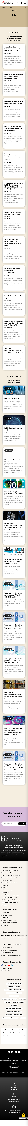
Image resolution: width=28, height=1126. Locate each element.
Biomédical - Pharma (8, 873)
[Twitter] (6, 965)
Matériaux (5, 888)
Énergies (4, 905)
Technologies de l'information (11, 900)
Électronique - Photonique (10, 902)
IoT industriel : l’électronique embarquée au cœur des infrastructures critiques (13, 526)
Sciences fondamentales (9, 897)
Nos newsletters (7, 968)
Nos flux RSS (6, 971)
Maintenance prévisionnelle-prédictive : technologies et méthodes (13, 350)
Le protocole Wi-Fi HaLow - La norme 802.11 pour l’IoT (13, 102)
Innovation (5, 885)
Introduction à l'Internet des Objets (14, 297)
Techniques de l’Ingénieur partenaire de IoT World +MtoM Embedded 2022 (13, 627)
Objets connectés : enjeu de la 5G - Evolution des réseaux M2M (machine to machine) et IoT (13, 186)
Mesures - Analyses (7, 890)
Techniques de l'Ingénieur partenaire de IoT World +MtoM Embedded (13, 561)
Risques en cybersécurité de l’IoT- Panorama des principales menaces (13, 462)
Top (5, 1030)
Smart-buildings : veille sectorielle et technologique (12, 270)
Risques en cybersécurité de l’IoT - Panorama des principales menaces (13, 76)
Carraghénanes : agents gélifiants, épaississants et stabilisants (13, 214)
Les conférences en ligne (9, 950)
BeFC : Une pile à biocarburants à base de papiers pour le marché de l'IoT (13, 695)
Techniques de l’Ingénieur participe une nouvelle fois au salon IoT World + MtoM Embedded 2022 (13, 767)
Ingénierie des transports (9, 883)
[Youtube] (9, 965)
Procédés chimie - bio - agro (10, 895)
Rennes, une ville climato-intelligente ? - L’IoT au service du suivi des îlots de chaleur (13, 157)
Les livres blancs (7, 947)
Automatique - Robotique (10, 870)
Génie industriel (7, 880)
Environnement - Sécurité (10, 878)
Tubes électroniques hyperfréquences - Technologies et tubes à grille (12, 242)
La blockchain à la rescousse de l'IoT (13, 429)
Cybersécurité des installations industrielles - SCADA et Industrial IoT (13, 49)
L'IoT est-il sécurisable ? (12, 398)
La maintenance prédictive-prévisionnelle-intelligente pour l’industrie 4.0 (13, 323)
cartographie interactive (15, 935)
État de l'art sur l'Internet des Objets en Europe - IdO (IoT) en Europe (13, 128)
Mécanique (5, 892)
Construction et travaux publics (11, 875)
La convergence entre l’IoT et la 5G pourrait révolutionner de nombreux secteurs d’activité (13, 731)
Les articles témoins (8, 952)
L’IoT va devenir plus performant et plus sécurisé (13, 493)
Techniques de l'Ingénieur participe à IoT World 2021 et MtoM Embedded (13, 661)
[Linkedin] (12, 965)
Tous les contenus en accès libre (11, 955)
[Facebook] (2, 965)
